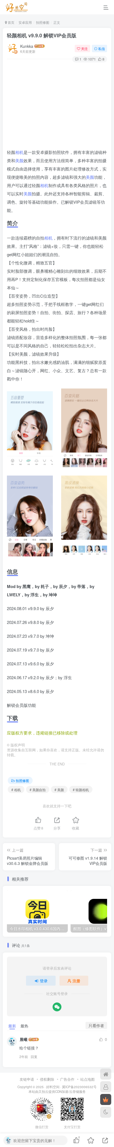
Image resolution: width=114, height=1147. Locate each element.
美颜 (19, 160)
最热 (24, 1025)
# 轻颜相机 (81, 789)
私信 (101, 48)
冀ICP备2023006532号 (79, 1087)
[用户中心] (105, 1086)
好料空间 (52, 1087)
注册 (76, 980)
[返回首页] (105, 1074)
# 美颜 (59, 789)
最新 (12, 1025)
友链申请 (27, 1079)
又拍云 (43, 1091)
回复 (34, 1056)
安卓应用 (25, 22)
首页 (10, 22)
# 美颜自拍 (38, 789)
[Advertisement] (57, 106)
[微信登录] (57, 1006)
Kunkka (26, 46)
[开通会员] (105, 1099)
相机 (19, 152)
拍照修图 (42, 22)
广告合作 (67, 1079)
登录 (44, 980)
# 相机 (16, 789)
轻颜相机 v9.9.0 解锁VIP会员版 (41, 35)
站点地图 (87, 1079)
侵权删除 (47, 1079)
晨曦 (23, 1039)
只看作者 (96, 1025)
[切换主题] (105, 1112)
